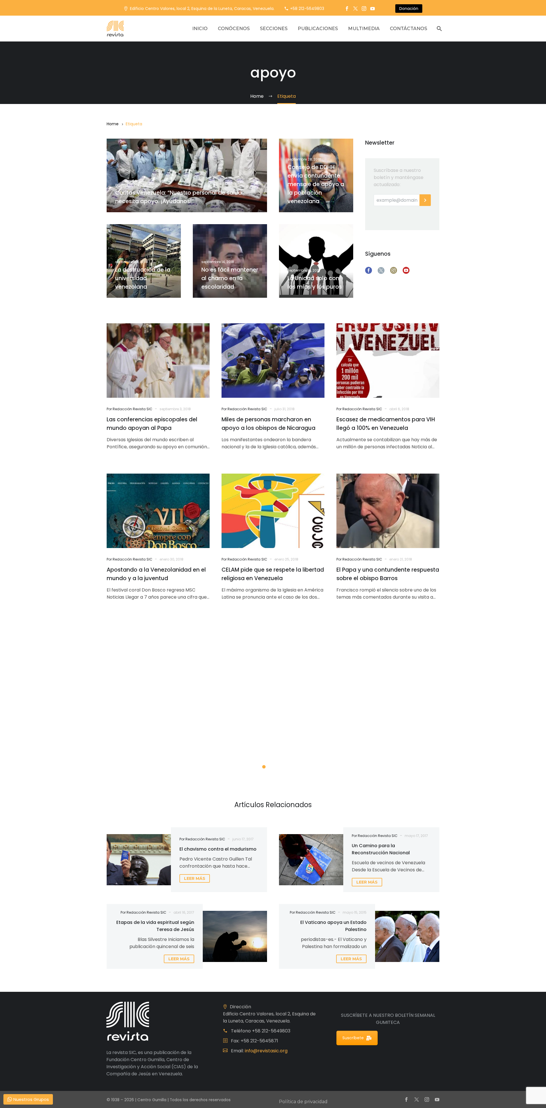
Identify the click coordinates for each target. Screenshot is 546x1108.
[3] (282, 766)
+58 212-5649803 (307, 8)
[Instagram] (364, 8)
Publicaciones (318, 28)
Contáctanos (408, 28)
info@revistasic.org (266, 1050)
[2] (273, 766)
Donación (408, 8)
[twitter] (381, 270)
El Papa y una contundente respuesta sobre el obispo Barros (387, 574)
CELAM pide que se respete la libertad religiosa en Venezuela (273, 574)
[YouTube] (372, 8)
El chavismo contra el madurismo (218, 849)
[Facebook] (347, 8)
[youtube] (406, 270)
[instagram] (393, 270)
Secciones (274, 28)
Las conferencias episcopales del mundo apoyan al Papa (152, 424)
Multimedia (364, 28)
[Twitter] (355, 8)
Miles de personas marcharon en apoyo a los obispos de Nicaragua (268, 424)
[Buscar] (438, 28)
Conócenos (234, 28)
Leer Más (139, 752)
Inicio (200, 28)
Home (113, 124)
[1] (264, 766)
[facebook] (368, 270)
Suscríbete (353, 1038)
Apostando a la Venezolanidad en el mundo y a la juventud (156, 574)
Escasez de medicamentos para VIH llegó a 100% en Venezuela (385, 424)
